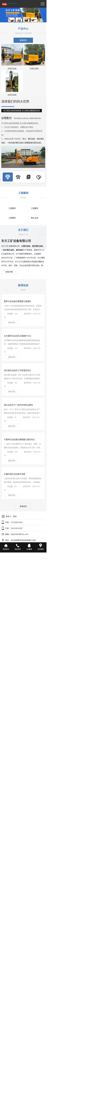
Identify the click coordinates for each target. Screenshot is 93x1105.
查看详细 (9, 272)
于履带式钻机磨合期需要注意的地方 (19, 439)
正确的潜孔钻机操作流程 (14, 474)
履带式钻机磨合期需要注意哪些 (17, 301)
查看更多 (23, 40)
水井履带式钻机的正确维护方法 (17, 336)
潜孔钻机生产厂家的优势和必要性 (18, 405)
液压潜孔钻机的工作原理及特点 (17, 370)
